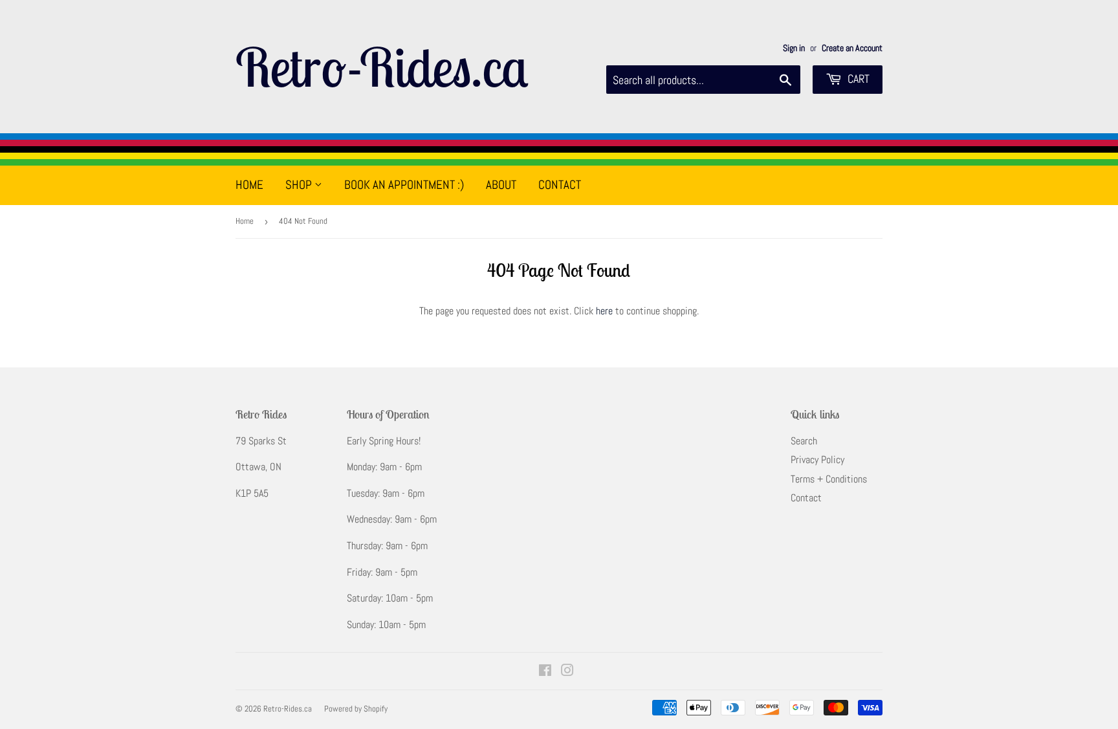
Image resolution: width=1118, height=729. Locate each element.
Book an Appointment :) (404, 185)
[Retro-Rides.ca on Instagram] (567, 672)
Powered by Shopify (356, 708)
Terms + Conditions (829, 479)
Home (249, 185)
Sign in (794, 48)
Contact (559, 185)
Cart (857, 78)
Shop (299, 185)
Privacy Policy (817, 459)
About (501, 185)
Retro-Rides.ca (382, 66)
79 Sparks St (261, 441)
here (604, 311)
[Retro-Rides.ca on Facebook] (545, 672)
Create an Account (852, 48)
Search (804, 441)
